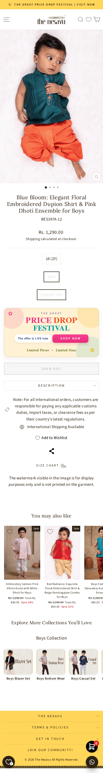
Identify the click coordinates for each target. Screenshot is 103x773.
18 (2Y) (51, 259)
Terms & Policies (50, 727)
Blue (52, 277)
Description (51, 385)
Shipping (33, 238)
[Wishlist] (89, 19)
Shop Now (70, 338)
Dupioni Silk (51, 294)
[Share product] (52, 451)
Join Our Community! (50, 750)
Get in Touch (50, 739)
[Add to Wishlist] (10, 531)
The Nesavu (50, 716)
